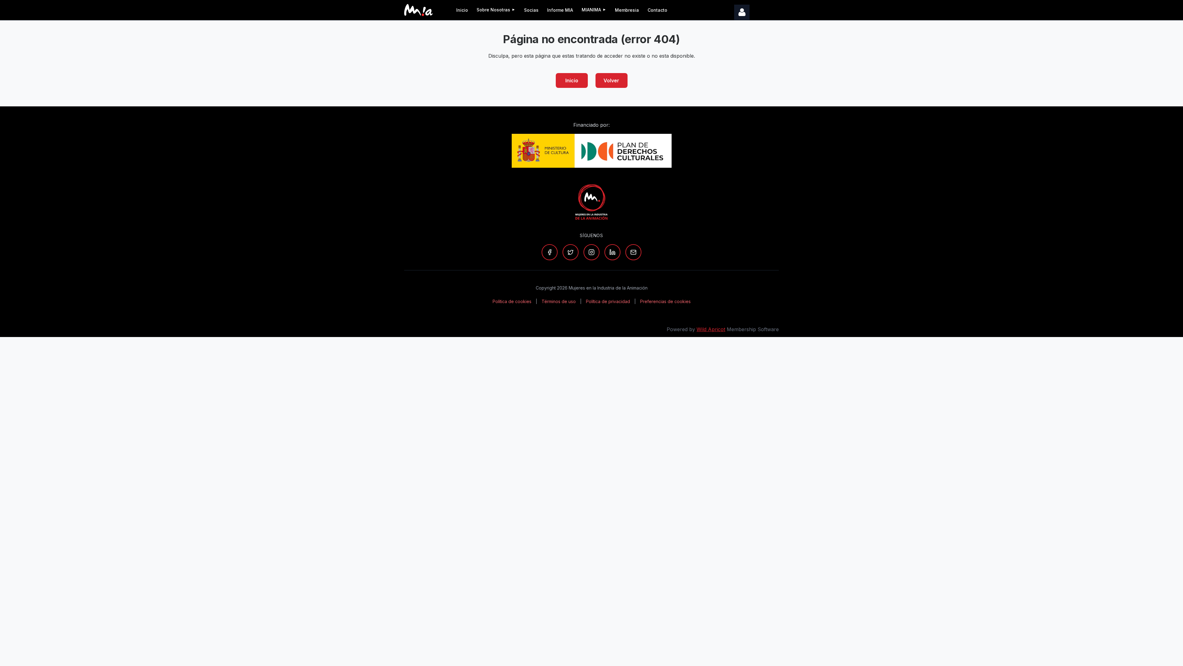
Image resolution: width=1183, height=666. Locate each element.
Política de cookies (512, 301)
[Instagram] (591, 252)
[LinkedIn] (612, 252)
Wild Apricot (711, 329)
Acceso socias (742, 12)
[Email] (633, 252)
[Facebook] (550, 252)
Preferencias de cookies (665, 301)
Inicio (571, 80)
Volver (611, 80)
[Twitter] (571, 252)
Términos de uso (559, 301)
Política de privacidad (608, 301)
